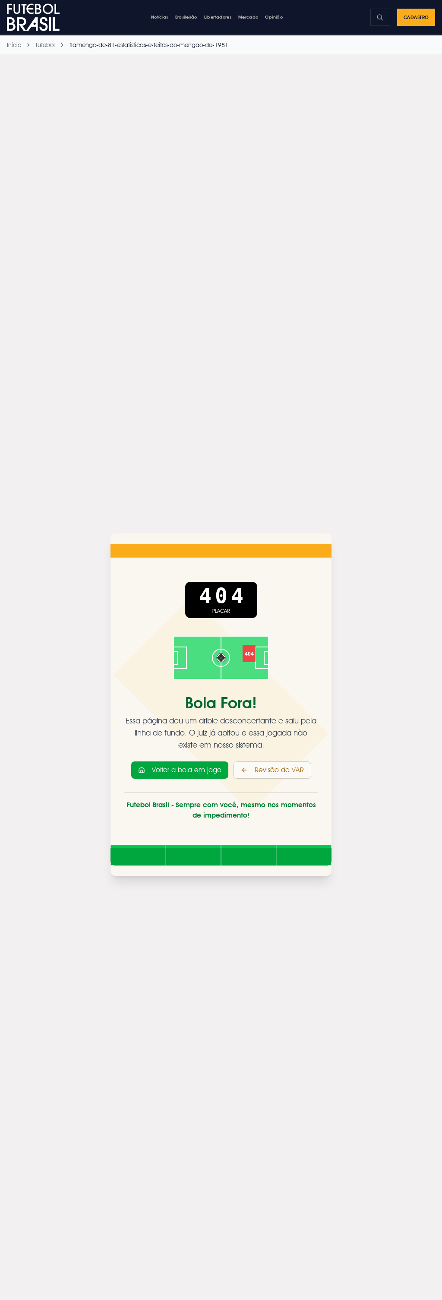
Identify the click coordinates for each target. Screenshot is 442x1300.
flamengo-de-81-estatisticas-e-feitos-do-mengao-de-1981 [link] (148, 44)
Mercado (248, 16)
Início (14, 44)
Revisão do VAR (279, 770)
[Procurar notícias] (380, 17)
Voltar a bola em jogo (186, 770)
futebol (45, 44)
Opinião (274, 16)
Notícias (159, 16)
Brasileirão (186, 16)
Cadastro (416, 17)
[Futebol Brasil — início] (35, 17)
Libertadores (217, 16)
